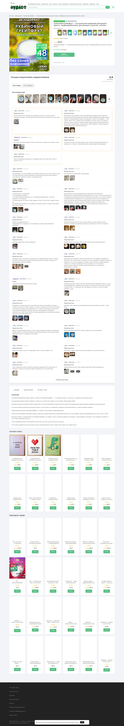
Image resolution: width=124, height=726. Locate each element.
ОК (82, 722)
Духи (51, 4)
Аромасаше (85, 4)
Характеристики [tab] (28, 390)
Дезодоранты (45, 4)
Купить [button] (17, 468)
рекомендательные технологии (55, 722)
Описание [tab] (16, 390)
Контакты (11, 703)
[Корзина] (113, 7)
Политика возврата (14, 699)
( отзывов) (64, 38)
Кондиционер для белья (75, 4)
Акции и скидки (13, 715)
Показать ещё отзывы (62, 379)
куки (45, 722)
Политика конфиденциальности (17, 711)
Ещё (97, 4)
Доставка (11, 695)
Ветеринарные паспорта (34, 4)
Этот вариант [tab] (28, 85)
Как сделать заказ (14, 687)
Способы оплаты (13, 691)
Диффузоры (92, 4)
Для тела (11, 15)
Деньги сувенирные (63, 4)
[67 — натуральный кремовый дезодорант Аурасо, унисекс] (75, 33)
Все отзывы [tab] (17, 85)
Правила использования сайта (17, 707)
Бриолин (55, 4)
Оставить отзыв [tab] (42, 390)
